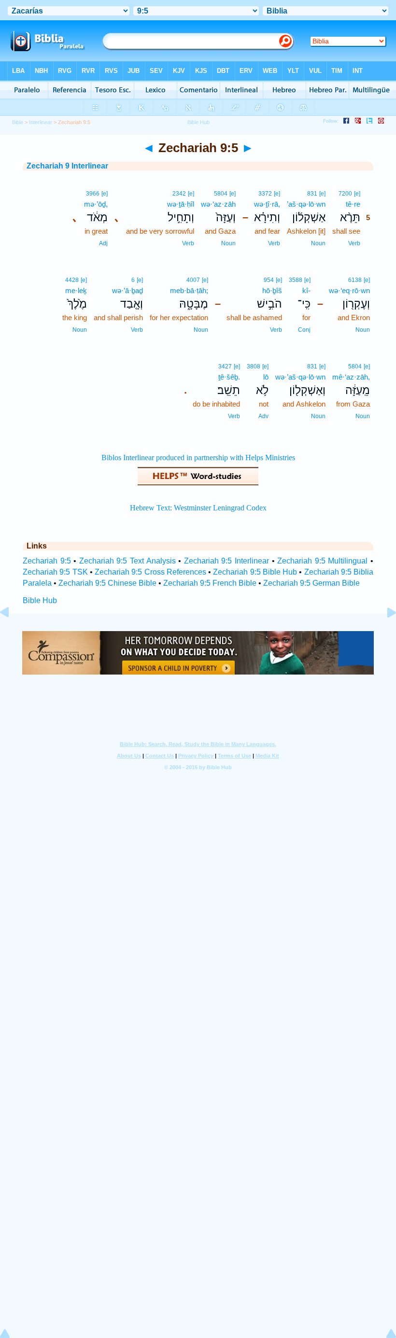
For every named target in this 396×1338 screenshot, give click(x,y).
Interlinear (40, 122)
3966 (92, 193)
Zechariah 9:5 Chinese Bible (107, 583)
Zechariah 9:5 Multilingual (322, 561)
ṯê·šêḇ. (229, 377)
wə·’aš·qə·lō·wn (300, 377)
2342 (179, 193)
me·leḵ (76, 290)
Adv (263, 416)
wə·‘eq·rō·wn (349, 290)
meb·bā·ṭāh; (189, 290)
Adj (103, 243)
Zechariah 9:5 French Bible (209, 583)
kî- (306, 290)
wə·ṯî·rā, (267, 204)
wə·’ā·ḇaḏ (127, 290)
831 (312, 193)
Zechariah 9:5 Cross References (150, 572)
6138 (355, 280)
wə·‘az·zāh (218, 204)
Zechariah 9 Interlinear (67, 166)
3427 (225, 366)
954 (269, 280)
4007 (193, 280)
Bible (17, 122)
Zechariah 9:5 (47, 561)
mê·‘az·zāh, (351, 377)
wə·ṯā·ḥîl (180, 204)
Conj (304, 329)
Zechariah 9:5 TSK (55, 572)
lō (266, 377)
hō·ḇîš (272, 290)
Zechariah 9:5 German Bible (311, 583)
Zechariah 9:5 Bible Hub (255, 572)
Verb (354, 243)
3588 (295, 280)
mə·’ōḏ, (96, 204)
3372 (265, 193)
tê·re (353, 204)
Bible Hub (40, 600)
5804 (220, 193)
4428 (72, 280)
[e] (357, 193)
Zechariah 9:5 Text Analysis (127, 561)
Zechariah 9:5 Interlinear (226, 561)
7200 (345, 193)
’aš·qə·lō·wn (306, 204)
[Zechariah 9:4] (12, 634)
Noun (318, 243)
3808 (253, 366)
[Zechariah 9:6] (384, 634)
